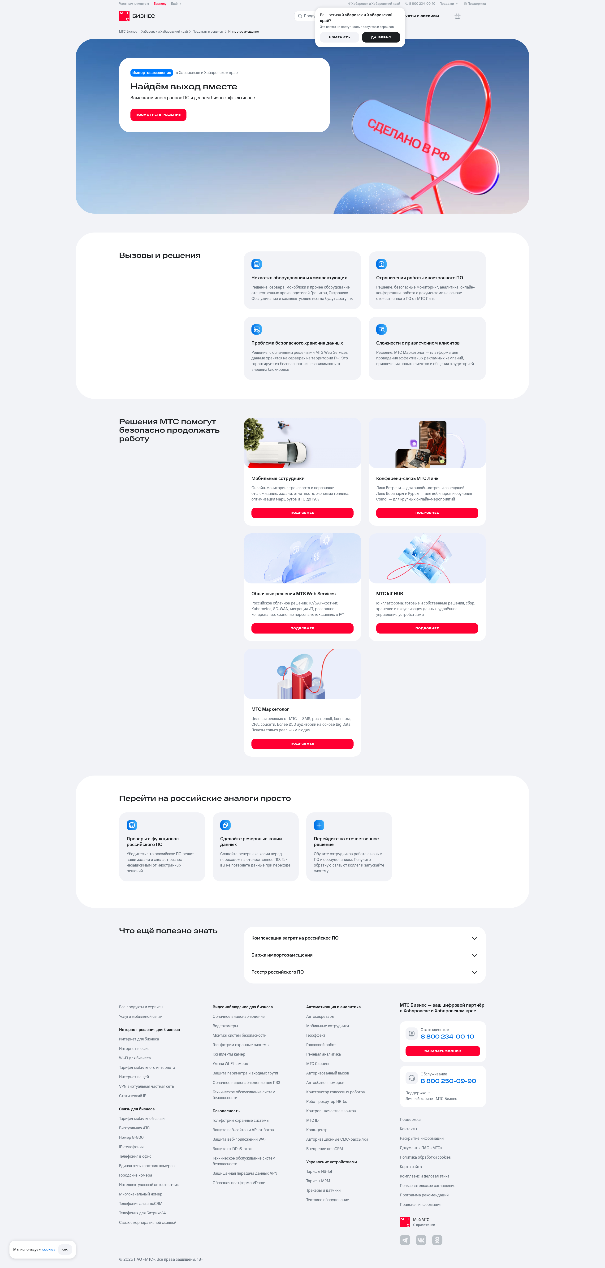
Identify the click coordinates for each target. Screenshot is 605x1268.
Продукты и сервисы (208, 31)
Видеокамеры (225, 1026)
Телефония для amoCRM (140, 1204)
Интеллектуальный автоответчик (149, 1185)
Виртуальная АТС (134, 1128)
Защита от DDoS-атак (232, 1149)
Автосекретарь (320, 1016)
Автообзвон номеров (325, 1083)
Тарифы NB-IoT (319, 1171)
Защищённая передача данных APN (245, 1173)
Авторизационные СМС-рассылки (337, 1139)
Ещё (174, 3)
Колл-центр (317, 1130)
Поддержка (417, 1093)
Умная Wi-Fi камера (230, 1064)
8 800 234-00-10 (431, 3)
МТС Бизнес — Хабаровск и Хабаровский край (153, 31)
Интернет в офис (134, 1049)
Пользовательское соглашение (427, 1186)
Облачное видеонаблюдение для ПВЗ (246, 1083)
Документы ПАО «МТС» (421, 1148)
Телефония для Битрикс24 (142, 1213)
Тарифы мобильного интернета (147, 1067)
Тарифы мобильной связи (141, 1118)
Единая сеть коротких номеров (147, 1166)
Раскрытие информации (422, 1138)
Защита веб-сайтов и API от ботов (243, 1130)
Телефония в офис (135, 1156)
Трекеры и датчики (323, 1190)
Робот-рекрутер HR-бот (327, 1101)
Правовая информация (420, 1205)
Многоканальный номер (140, 1194)
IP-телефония (131, 1147)
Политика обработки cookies (425, 1157)
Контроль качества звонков (331, 1111)
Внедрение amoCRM (324, 1149)
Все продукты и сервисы (141, 1007)
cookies (48, 1249)
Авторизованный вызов (327, 1073)
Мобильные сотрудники (327, 1026)
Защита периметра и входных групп (245, 1073)
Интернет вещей (134, 1077)
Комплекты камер (229, 1054)
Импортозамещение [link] (243, 31)
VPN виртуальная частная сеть (146, 1086)
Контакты (408, 1129)
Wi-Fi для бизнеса (135, 1058)
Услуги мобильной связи (140, 1016)
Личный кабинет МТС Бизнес (431, 1099)
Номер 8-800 (131, 1137)
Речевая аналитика (323, 1054)
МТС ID (312, 1120)
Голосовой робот (321, 1045)
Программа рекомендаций (424, 1195)
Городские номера (135, 1175)
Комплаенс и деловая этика (424, 1176)
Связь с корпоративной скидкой (147, 1222)
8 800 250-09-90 (448, 1081)
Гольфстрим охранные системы (241, 1045)
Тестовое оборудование (327, 1200)
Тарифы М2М (318, 1181)
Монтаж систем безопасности (239, 1035)
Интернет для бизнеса (139, 1039)
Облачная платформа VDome (239, 1183)
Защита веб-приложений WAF (240, 1139)
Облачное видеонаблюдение (239, 1016)
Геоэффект (315, 1035)
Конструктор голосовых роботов (335, 1092)
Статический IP (132, 1096)
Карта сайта (411, 1167)
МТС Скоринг (318, 1064)
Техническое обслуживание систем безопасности (244, 1095)
